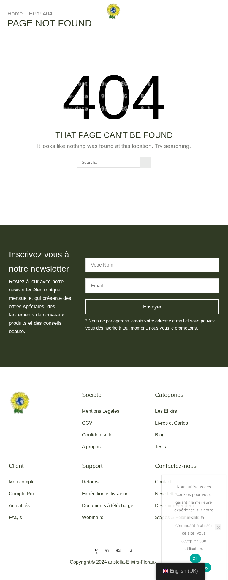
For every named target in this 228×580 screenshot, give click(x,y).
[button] (5, 11)
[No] (218, 527)
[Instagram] (107, 550)
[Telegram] (130, 550)
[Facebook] (96, 550)
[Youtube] (118, 550)
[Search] (145, 162)
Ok (195, 558)
